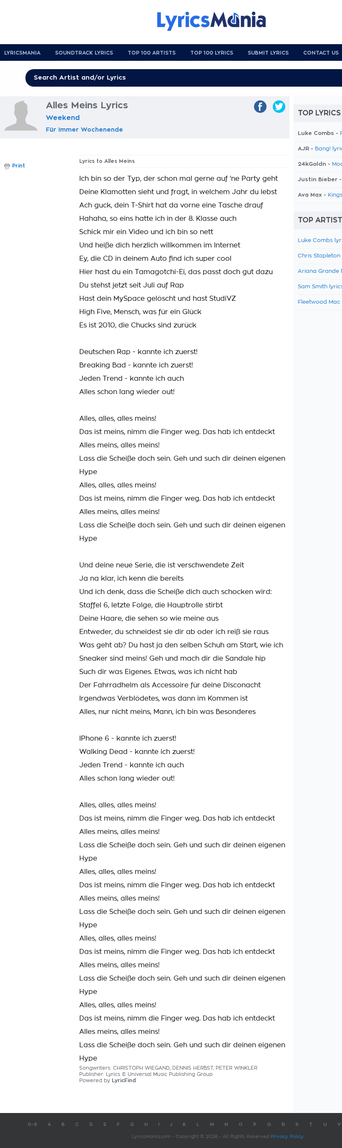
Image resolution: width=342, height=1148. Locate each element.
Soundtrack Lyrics (84, 52)
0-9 (32, 1124)
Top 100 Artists (152, 52)
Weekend (63, 118)
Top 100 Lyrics (211, 52)
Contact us (321, 52)
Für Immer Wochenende (84, 129)
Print (18, 165)
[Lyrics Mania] (217, 21)
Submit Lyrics (268, 52)
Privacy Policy (287, 1136)
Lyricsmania (22, 52)
